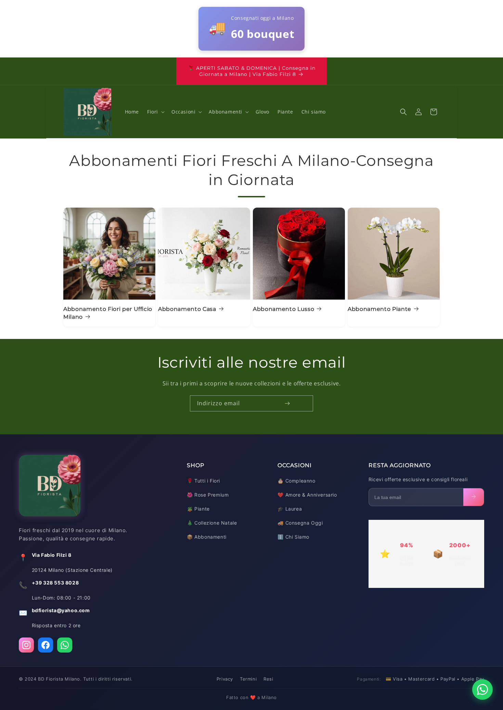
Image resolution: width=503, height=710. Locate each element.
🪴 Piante (198, 509)
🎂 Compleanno (296, 481)
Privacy (225, 679)
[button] (155, 112)
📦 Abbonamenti (207, 537)
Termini (248, 679)
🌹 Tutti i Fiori (203, 481)
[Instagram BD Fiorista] (26, 645)
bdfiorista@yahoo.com (61, 610)
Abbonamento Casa (187, 309)
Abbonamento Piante (379, 309)
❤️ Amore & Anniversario (307, 495)
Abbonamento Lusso (283, 309)
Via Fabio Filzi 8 (52, 555)
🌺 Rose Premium (208, 495)
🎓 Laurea (290, 509)
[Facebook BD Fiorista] (45, 645)
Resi (268, 679)
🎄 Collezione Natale (212, 523)
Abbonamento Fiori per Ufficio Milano (107, 313)
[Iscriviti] (287, 403)
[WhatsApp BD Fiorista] (64, 645)
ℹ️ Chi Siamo (293, 537)
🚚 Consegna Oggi (300, 523)
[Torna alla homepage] (49, 487)
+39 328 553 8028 (55, 583)
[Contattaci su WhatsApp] (482, 689)
